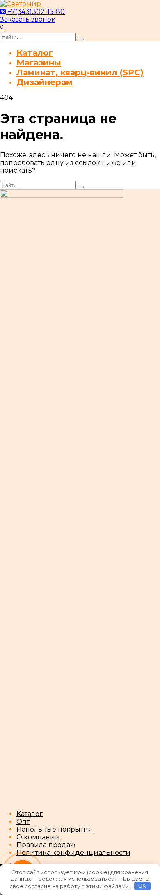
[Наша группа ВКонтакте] (3, 12)
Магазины (38, 63)
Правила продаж (45, 845)
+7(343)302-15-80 (36, 12)
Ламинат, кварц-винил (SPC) (80, 72)
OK (142, 886)
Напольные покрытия (54, 829)
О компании (38, 837)
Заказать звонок (27, 19)
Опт (23, 821)
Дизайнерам (44, 82)
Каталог (34, 53)
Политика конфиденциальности (73, 853)
